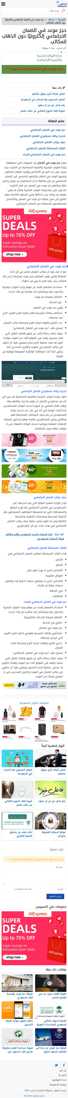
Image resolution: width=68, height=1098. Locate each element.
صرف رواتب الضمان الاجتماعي (49, 142)
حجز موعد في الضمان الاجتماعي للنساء (44, 154)
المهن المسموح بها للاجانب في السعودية (43, 99)
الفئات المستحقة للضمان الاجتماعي (45, 148)
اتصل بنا (62, 1075)
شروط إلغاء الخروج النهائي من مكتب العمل (42, 111)
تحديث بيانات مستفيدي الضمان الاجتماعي (42, 136)
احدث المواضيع (59, 1080)
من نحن (62, 1070)
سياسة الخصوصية (58, 1085)
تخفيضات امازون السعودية (34, 702)
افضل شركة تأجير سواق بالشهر (48, 94)
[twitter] (56, 1065)
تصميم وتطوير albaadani (34, 1096)
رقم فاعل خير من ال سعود (51, 105)
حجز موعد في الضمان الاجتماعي (47, 129)
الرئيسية (62, 20)
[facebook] (63, 1065)
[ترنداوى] (61, 4)
